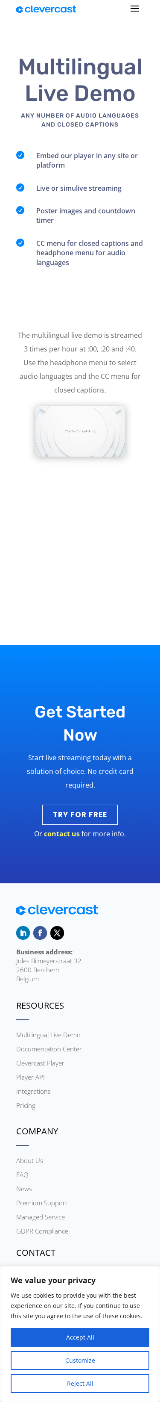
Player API (30, 1077)
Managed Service (40, 1217)
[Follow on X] (57, 933)
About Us (29, 1160)
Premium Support (41, 1202)
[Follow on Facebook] (40, 933)
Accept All (80, 1337)
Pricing (25, 1105)
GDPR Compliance (42, 1231)
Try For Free (80, 814)
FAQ (22, 1174)
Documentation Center (49, 1049)
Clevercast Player (40, 1063)
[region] (80, 1334)
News (24, 1188)
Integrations (33, 1091)
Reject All (80, 1383)
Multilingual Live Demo (48, 1034)
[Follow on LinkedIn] (23, 933)
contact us (62, 833)
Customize (80, 1360)
